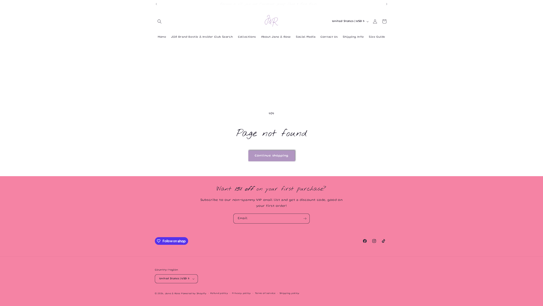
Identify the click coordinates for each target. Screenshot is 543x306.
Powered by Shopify (194, 294)
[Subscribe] (304, 219)
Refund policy (219, 293)
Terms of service (265, 293)
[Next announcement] (386, 4)
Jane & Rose (172, 294)
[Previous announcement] (156, 4)
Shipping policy (290, 293)
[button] (159, 21)
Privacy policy (241, 293)
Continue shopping (271, 155)
